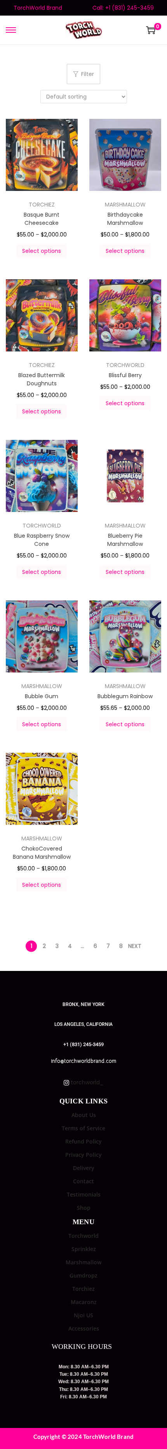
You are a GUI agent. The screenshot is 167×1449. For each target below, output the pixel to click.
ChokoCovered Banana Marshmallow (42, 853)
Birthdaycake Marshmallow (125, 219)
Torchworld (83, 1235)
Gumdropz (83, 1275)
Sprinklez (83, 1249)
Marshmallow (83, 1262)
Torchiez (83, 1288)
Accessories (83, 1328)
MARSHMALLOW (125, 204)
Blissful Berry (125, 375)
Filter (87, 74)
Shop (83, 1207)
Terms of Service (83, 1128)
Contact (83, 1181)
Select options (41, 251)
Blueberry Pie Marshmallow (125, 540)
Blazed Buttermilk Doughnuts (41, 379)
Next (134, 946)
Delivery (83, 1168)
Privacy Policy (83, 1154)
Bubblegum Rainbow (125, 696)
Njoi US (83, 1315)
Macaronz (84, 1302)
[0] (150, 30)
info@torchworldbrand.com (83, 1060)
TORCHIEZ (42, 204)
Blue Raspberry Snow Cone (42, 540)
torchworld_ (86, 1082)
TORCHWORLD (125, 365)
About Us (83, 1115)
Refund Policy (83, 1141)
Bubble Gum (41, 696)
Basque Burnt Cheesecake (41, 219)
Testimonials (84, 1194)
